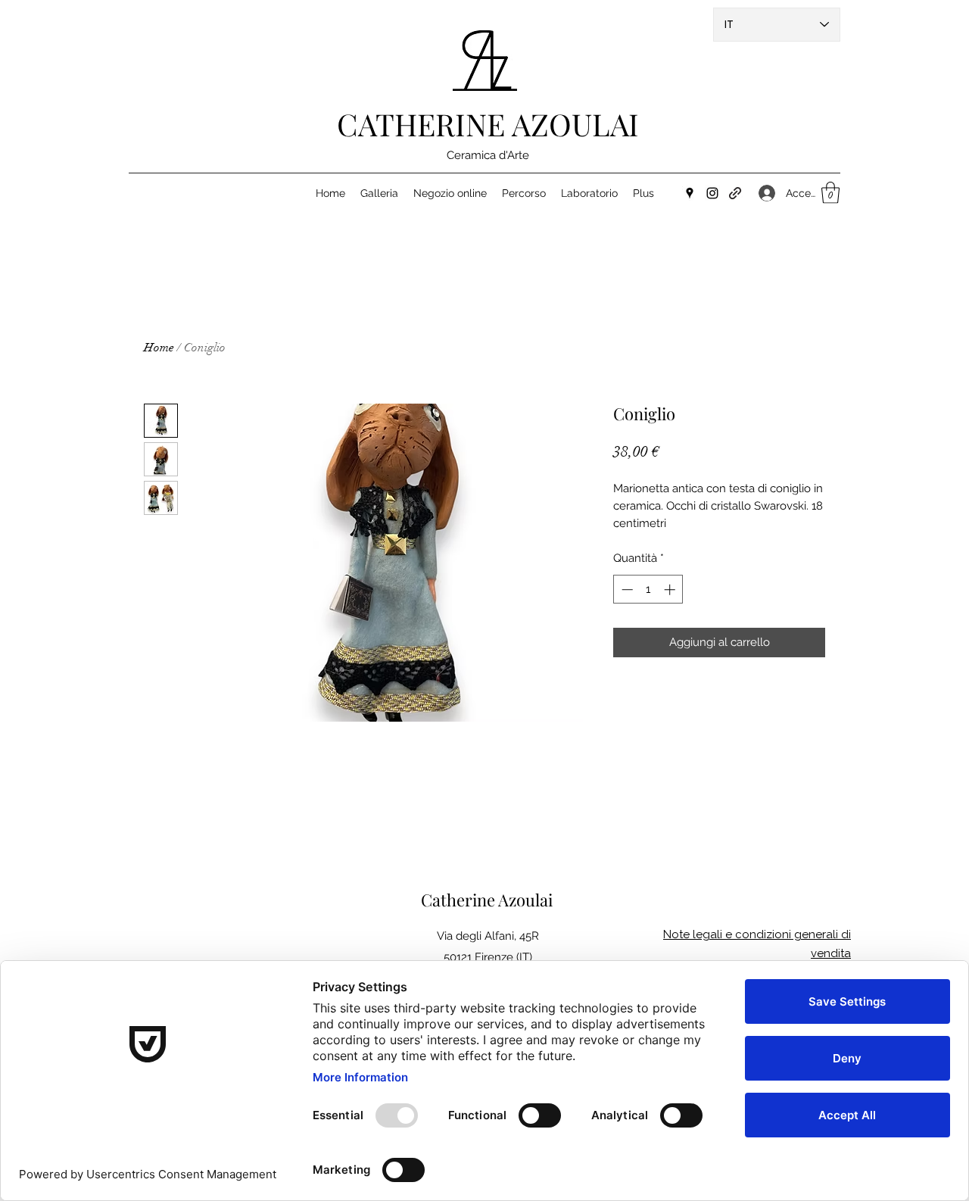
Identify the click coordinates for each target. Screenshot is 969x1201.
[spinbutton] (648, 590)
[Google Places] (689, 193)
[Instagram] (712, 193)
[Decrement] (625, 590)
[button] (830, 193)
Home (159, 347)
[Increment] (671, 590)
